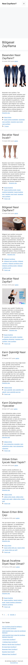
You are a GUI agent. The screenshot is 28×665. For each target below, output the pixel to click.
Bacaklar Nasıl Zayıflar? (10, 280)
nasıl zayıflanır (6, 124)
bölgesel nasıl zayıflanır (10, 261)
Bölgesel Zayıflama (9, 259)
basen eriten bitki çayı (10, 548)
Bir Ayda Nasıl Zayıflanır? (9, 647)
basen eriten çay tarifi (11, 550)
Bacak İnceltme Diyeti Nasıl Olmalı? (13, 562)
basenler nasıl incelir (17, 122)
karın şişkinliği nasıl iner (14, 392)
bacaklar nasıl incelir (11, 194)
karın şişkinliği (8, 390)
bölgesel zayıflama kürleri (9, 265)
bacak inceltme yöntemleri (13, 602)
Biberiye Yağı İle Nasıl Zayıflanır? (11, 644)
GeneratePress (14, 662)
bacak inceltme (8, 600)
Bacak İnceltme (8, 187)
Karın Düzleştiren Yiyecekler (12, 404)
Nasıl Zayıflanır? (9, 4)
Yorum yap (7, 198)
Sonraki (13, 614)
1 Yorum (6, 126)
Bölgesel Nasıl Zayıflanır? (10, 209)
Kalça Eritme (7, 117)
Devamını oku (6, 113)
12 (8, 614)
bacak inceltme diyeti (10, 190)
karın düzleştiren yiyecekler (12, 444)
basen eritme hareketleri (11, 119)
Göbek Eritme (8, 387)
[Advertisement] (14, 22)
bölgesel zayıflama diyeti (15, 263)
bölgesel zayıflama (7, 604)
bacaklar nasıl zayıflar (10, 337)
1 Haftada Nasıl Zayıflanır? (9, 642)
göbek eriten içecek (9, 497)
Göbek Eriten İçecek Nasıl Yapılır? (13, 461)
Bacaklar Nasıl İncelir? (8, 652)
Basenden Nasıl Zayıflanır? (11, 57)
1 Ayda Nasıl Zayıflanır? (9, 639)
